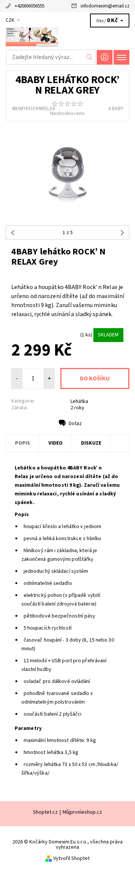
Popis (22, 443)
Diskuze (91, 443)
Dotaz (75, 423)
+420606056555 (29, 6)
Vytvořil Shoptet (71, 858)
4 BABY (115, 108)
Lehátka (79, 401)
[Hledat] (89, 57)
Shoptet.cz (45, 812)
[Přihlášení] (104, 57)
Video (55, 443)
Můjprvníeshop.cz (82, 812)
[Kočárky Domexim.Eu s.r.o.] (67, 37)
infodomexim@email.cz (105, 6)
